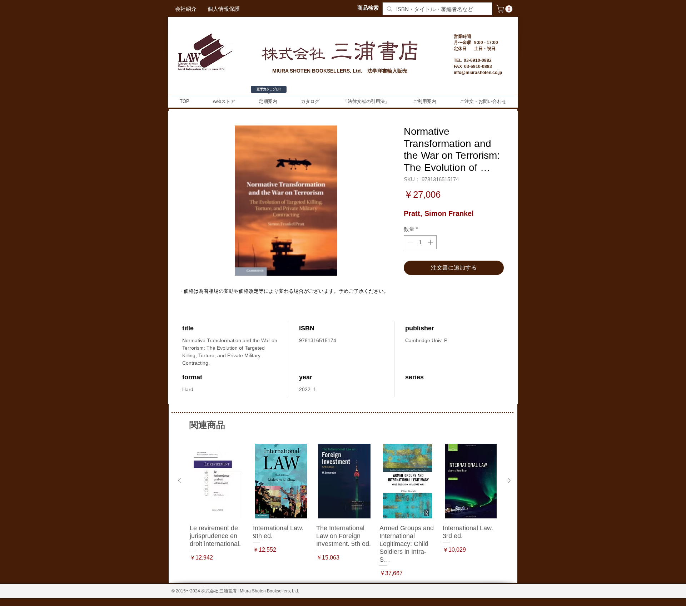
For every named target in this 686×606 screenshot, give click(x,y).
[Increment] (431, 242)
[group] (344, 510)
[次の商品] (509, 480)
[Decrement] (409, 242)
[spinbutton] (420, 242)
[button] (505, 9)
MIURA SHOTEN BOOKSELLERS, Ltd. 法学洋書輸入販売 (339, 71)
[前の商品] (179, 480)
